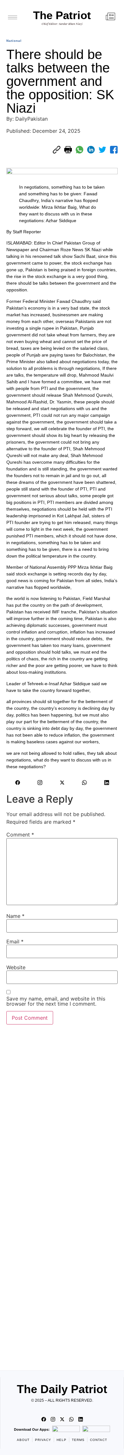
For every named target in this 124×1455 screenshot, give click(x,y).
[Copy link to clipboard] (56, 150)
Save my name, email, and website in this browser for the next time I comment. (55, 1001)
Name (15, 916)
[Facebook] (17, 782)
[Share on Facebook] (114, 150)
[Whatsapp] (84, 782)
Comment (20, 834)
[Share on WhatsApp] (79, 150)
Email (15, 941)
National (14, 40)
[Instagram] (40, 782)
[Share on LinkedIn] (91, 150)
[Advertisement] (62, 1195)
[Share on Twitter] (102, 150)
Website (15, 967)
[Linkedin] (106, 782)
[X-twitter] (62, 782)
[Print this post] (68, 150)
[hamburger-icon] (12, 17)
